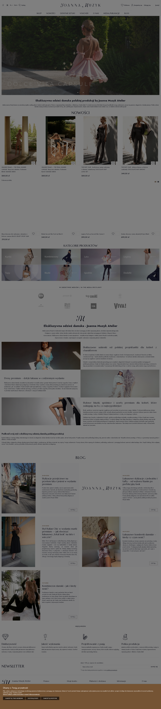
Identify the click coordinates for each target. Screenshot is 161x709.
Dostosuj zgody (33, 698)
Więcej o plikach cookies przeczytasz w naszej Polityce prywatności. (21, 694)
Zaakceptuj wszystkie (50, 698)
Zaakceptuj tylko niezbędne (14, 698)
